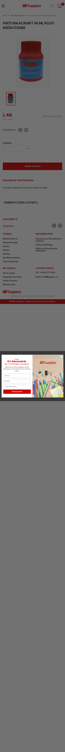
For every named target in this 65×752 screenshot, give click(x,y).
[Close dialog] (61, 356)
